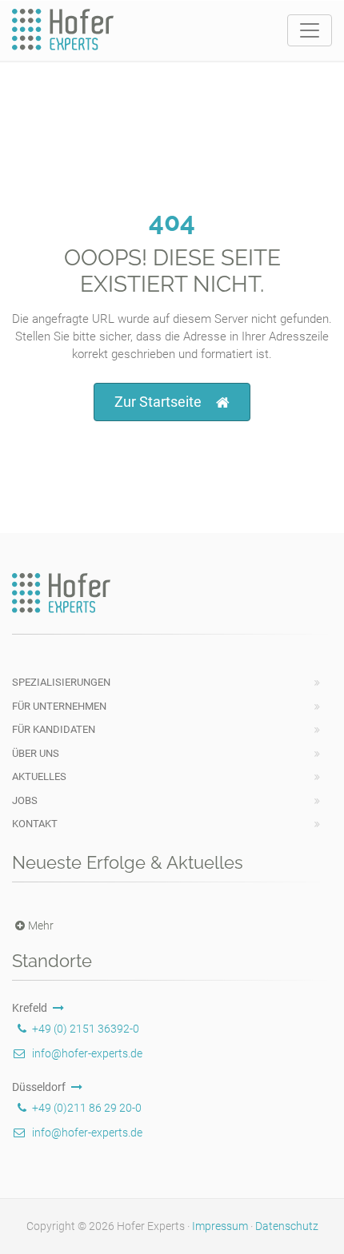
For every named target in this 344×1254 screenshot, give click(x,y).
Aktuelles (39, 776)
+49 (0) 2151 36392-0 (85, 1028)
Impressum (220, 1226)
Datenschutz (286, 1226)
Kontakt (35, 824)
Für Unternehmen (59, 706)
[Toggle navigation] (309, 30)
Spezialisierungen (61, 682)
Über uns (35, 753)
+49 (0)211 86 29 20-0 (87, 1107)
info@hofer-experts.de (87, 1053)
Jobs (25, 800)
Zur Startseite (158, 401)
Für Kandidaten (53, 729)
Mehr (41, 925)
